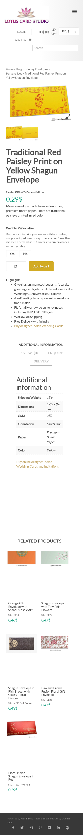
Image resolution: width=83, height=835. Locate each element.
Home (9, 69)
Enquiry (55, 353)
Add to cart (41, 266)
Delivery (41, 361)
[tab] (41, 345)
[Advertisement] (39, 493)
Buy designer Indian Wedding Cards (38, 326)
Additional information (41, 344)
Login (21, 31)
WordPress (27, 818)
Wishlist (22, 39)
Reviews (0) (29, 353)
